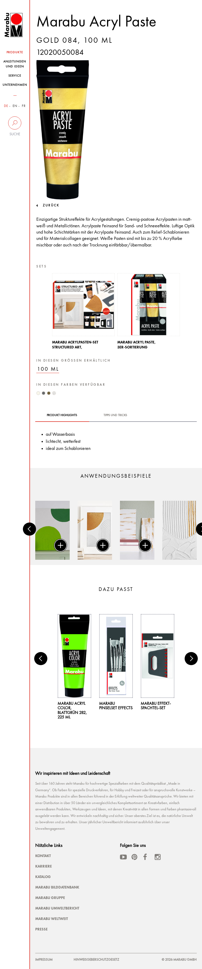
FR (24, 106)
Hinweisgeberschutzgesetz (96, 959)
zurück (51, 205)
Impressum (44, 959)
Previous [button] (29, 529)
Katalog (43, 876)
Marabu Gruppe (50, 897)
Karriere (43, 866)
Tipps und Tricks (115, 415)
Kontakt (43, 855)
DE (6, 106)
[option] (83, 312)
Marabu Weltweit (51, 918)
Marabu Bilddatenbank (57, 887)
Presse (41, 929)
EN (15, 106)
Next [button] (191, 658)
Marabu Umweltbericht (57, 908)
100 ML (48, 369)
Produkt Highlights (62, 415)
